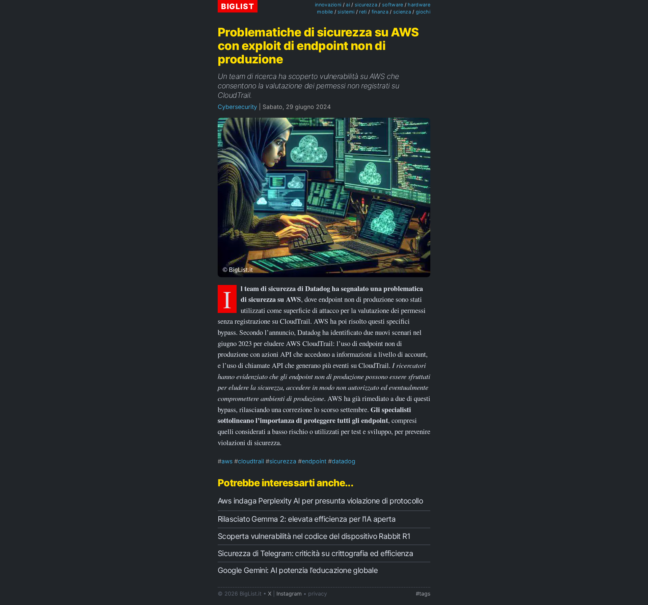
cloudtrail (251, 461)
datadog (343, 461)
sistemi (346, 12)
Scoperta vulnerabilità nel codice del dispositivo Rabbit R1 (314, 536)
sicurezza (366, 4)
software (392, 4)
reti (363, 12)
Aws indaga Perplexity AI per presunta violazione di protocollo (320, 500)
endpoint (314, 461)
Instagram (289, 593)
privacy (317, 593)
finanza (380, 12)
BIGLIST (237, 6)
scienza (402, 12)
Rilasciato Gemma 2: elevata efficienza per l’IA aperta (307, 518)
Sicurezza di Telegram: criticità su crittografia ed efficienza (315, 553)
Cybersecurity (237, 106)
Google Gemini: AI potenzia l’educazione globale (298, 570)
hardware (419, 4)
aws (227, 461)
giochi (423, 12)
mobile (325, 12)
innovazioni (328, 4)
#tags (423, 593)
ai (348, 4)
